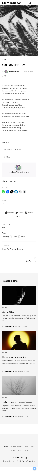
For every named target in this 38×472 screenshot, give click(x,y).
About (26, 450)
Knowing (6, 236)
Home (6, 446)
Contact (19, 450)
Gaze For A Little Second (12, 149)
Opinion (12, 450)
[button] (34, 2)
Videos (25, 446)
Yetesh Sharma (14, 71)
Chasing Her (8, 311)
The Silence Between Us (14, 356)
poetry (23, 236)
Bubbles (7, 157)
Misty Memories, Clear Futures (17, 401)
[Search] (30, 2)
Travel (32, 446)
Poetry (4, 60)
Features (13, 446)
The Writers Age (12, 2)
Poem (15, 236)
